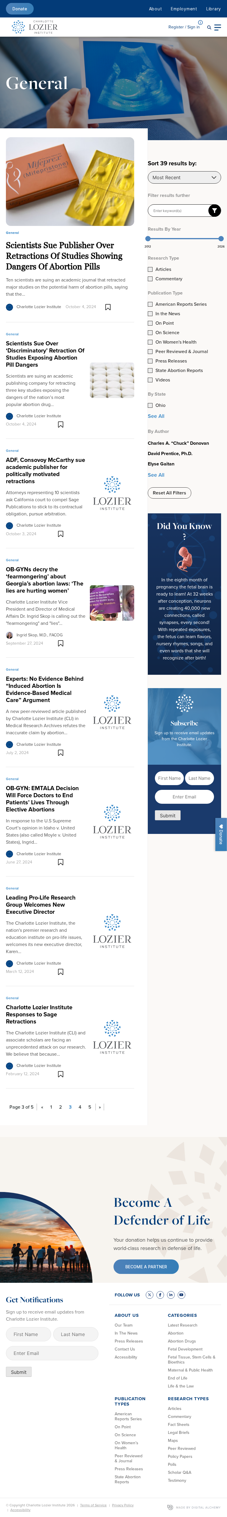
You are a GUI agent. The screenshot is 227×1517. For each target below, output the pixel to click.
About (155, 8)
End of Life (177, 1378)
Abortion (176, 1333)
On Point (164, 323)
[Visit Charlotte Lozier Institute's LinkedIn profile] (171, 1295)
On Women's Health (176, 342)
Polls (172, 1464)
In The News (126, 1333)
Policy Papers (180, 1456)
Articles (163, 269)
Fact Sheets (178, 1424)
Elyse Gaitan (161, 464)
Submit (168, 816)
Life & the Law (181, 1386)
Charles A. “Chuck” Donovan (178, 443)
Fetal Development (185, 1349)
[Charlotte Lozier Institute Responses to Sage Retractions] (112, 1037)
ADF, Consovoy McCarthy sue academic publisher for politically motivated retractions (45, 470)
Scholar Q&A (179, 1472)
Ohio (160, 405)
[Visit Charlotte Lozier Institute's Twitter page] (149, 1295)
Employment (184, 8)
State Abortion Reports (179, 370)
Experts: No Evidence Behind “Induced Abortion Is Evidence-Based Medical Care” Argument (45, 689)
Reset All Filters (169, 492)
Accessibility (126, 1357)
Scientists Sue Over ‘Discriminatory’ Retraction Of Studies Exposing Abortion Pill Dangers (45, 354)
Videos (162, 380)
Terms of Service (93, 1505)
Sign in (184, 27)
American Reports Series (181, 304)
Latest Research (182, 1325)
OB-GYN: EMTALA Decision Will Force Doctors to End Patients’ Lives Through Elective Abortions (42, 799)
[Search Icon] (209, 26)
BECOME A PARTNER (146, 1266)
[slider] (147, 238)
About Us (127, 1315)
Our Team (123, 1325)
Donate (19, 8)
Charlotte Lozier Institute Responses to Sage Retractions (39, 1014)
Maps (173, 1440)
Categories (182, 1315)
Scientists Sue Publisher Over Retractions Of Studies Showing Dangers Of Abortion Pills (64, 255)
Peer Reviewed (182, 1448)
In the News (167, 313)
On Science (167, 332)
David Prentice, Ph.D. (170, 454)
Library (213, 8)
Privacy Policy (123, 1505)
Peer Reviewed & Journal (181, 351)
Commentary (168, 278)
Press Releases (171, 361)
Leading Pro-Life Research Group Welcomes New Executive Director (41, 904)
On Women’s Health (126, 1445)
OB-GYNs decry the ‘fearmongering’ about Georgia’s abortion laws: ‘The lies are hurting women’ (44, 580)
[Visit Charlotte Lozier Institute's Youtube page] (181, 1295)
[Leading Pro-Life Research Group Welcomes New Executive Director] (112, 930)
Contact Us (125, 1349)
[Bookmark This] (108, 307)
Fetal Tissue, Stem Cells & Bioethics (191, 1359)
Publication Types (130, 1401)
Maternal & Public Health (190, 1370)
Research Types (188, 1398)
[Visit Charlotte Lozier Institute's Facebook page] (160, 1295)
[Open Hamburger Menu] (217, 27)
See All (156, 416)
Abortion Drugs (182, 1341)
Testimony (177, 1480)
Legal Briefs (178, 1432)
